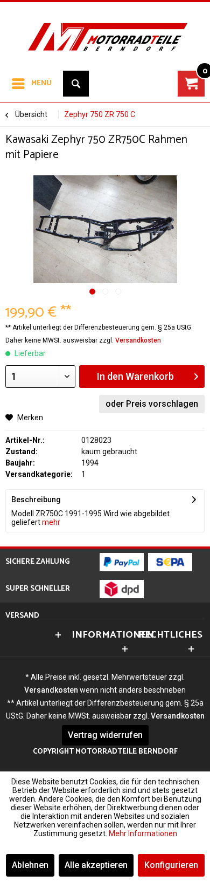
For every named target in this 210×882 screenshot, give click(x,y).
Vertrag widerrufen (105, 735)
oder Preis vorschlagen (152, 404)
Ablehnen (30, 865)
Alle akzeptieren (96, 865)
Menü (41, 83)
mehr (50, 522)
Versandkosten (138, 340)
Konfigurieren (171, 865)
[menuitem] (31, 84)
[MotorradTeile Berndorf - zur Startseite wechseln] (105, 29)
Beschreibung (36, 499)
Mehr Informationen (143, 833)
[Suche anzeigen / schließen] (76, 84)
